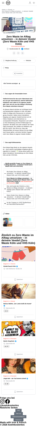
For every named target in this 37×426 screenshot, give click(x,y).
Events (10, 10)
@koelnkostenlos (9, 405)
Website (28, 60)
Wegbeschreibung (11, 60)
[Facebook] (7, 401)
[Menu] (3, 3)
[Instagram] (2, 401)
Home (4, 10)
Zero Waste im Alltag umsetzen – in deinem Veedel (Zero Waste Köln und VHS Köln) (17, 12)
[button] (34, 3)
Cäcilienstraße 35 (14, 49)
